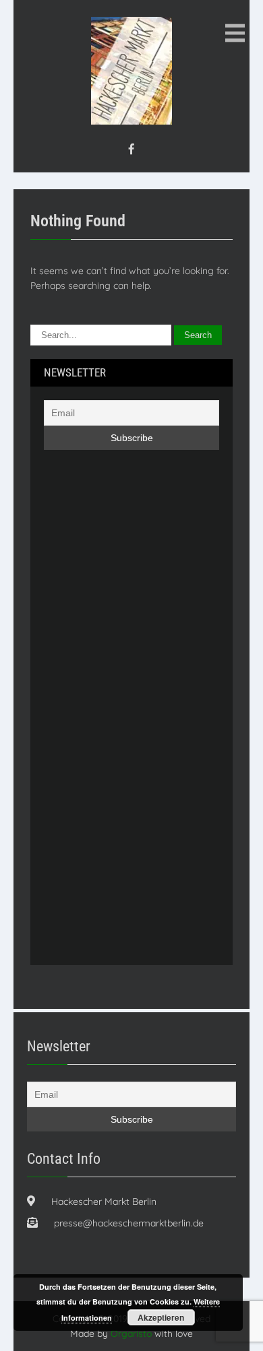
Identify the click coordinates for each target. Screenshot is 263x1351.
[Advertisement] (98, 729)
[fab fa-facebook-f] (131, 148)
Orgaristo (131, 1333)
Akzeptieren (161, 1317)
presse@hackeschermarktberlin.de (129, 1223)
